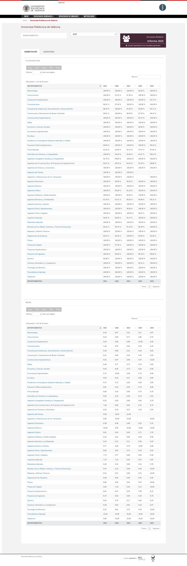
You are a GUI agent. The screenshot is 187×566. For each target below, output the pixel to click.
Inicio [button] (26, 16)
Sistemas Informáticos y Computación (41, 263)
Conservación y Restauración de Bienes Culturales (46, 113)
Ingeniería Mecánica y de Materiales (40, 200)
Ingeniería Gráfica (33, 190)
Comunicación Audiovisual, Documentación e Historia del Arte (50, 109)
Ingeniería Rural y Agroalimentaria (39, 209)
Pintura (30, 240)
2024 (140, 86)
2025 (152, 86)
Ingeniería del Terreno (35, 172)
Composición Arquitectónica (37, 100)
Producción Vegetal (34, 245)
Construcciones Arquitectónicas (39, 118)
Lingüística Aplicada (34, 218)
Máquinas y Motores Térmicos (38, 231)
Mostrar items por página (40, 72)
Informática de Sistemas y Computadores (42, 154)
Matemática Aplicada (35, 222)
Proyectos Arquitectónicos (37, 250)
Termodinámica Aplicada (36, 272)
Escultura (30, 136)
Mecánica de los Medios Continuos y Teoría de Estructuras (49, 227)
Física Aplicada (33, 150)
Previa (144, 287)
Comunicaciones (33, 104)
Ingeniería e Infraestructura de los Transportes (44, 177)
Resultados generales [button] (43, 16)
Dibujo (29, 122)
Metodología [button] (89, 16)
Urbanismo (31, 277)
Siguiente (156, 287)
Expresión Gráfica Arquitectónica (39, 145)
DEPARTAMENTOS (34, 86)
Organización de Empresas (37, 236)
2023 (128, 86)
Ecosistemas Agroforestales (37, 132)
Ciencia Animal (32, 95)
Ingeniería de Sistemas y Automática (41, 168)
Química (30, 259)
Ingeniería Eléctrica (34, 186)
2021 (105, 86)
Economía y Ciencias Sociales (38, 127)
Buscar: (135, 77)
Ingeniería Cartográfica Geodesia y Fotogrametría (45, 159)
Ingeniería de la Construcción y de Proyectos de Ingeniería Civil (50, 163)
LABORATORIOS (48, 52)
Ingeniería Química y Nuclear (38, 204)
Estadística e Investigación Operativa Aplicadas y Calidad (48, 141)
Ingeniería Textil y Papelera (37, 213)
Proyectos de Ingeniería (36, 254)
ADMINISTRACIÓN (30, 52)
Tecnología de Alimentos (36, 268)
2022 (117, 86)
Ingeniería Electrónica (35, 181)
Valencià (61, 3)
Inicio (25, 20)
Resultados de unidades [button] (68, 16)
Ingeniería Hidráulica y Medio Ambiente (41, 195)
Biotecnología (32, 91)
